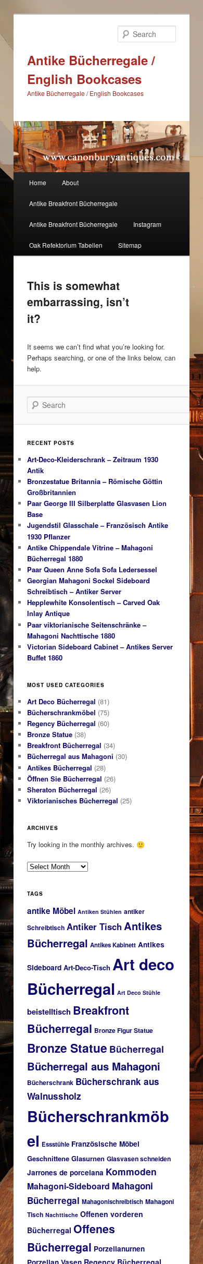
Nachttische (61, 1215)
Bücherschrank (50, 1082)
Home (37, 182)
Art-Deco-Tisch (87, 967)
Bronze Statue (49, 734)
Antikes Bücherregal (59, 768)
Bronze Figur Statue (123, 1030)
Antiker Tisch (94, 926)
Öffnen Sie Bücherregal (64, 779)
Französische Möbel (105, 1144)
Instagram (147, 224)
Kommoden (131, 1171)
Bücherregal (136, 1048)
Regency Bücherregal (61, 723)
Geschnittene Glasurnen (66, 1158)
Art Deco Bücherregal (61, 701)
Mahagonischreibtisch (112, 1201)
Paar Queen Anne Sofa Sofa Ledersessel (92, 569)
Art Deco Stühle (138, 992)
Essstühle (55, 1144)
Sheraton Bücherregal (62, 789)
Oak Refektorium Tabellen (66, 244)
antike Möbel (51, 911)
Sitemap (130, 244)
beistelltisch (49, 1011)
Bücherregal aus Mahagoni (70, 756)
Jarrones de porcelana (65, 1172)
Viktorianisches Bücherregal (72, 800)
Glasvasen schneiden (139, 1158)
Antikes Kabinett (113, 945)
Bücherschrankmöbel (61, 712)
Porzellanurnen (119, 1249)
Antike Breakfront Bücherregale (73, 203)
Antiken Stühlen (100, 912)
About (70, 182)
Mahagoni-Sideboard (68, 1186)
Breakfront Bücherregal (64, 745)
